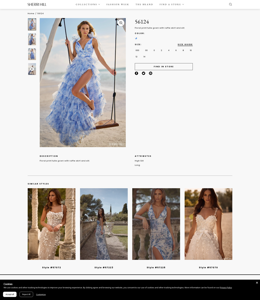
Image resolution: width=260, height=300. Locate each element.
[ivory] (205, 263)
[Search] (229, 4)
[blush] (53, 263)
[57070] (208, 224)
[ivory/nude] (55, 263)
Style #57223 (103, 267)
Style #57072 (51, 267)
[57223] (104, 224)
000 (137, 50)
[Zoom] (121, 23)
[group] (32, 24)
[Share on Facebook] (136, 73)
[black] (48, 263)
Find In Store (164, 66)
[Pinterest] (150, 73)
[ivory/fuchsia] (105, 263)
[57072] (52, 224)
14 (144, 56)
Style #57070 (208, 267)
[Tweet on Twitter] (143, 73)
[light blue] (50, 263)
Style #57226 (156, 267)
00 (146, 50)
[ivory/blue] (103, 263)
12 (136, 56)
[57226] (156, 224)
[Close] (256, 282)
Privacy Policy (226, 287)
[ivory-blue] (136, 38)
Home (31, 13)
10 (191, 50)
